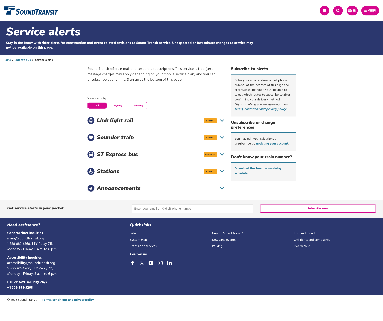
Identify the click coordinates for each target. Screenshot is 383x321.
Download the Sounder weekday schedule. (258, 171)
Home (7, 60)
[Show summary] (222, 120)
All (97, 105)
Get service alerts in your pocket (35, 208)
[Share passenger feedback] (324, 10)
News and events (223, 240)
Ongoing (117, 105)
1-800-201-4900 (18, 268)
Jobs (133, 233)
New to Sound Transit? (227, 233)
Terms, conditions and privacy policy (68, 300)
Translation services (143, 246)
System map (138, 240)
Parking (217, 246)
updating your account (272, 143)
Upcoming (137, 105)
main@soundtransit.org (25, 238)
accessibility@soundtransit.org (31, 263)
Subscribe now (317, 208)
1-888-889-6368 (18, 244)
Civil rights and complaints (312, 240)
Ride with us (23, 60)
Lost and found (304, 233)
